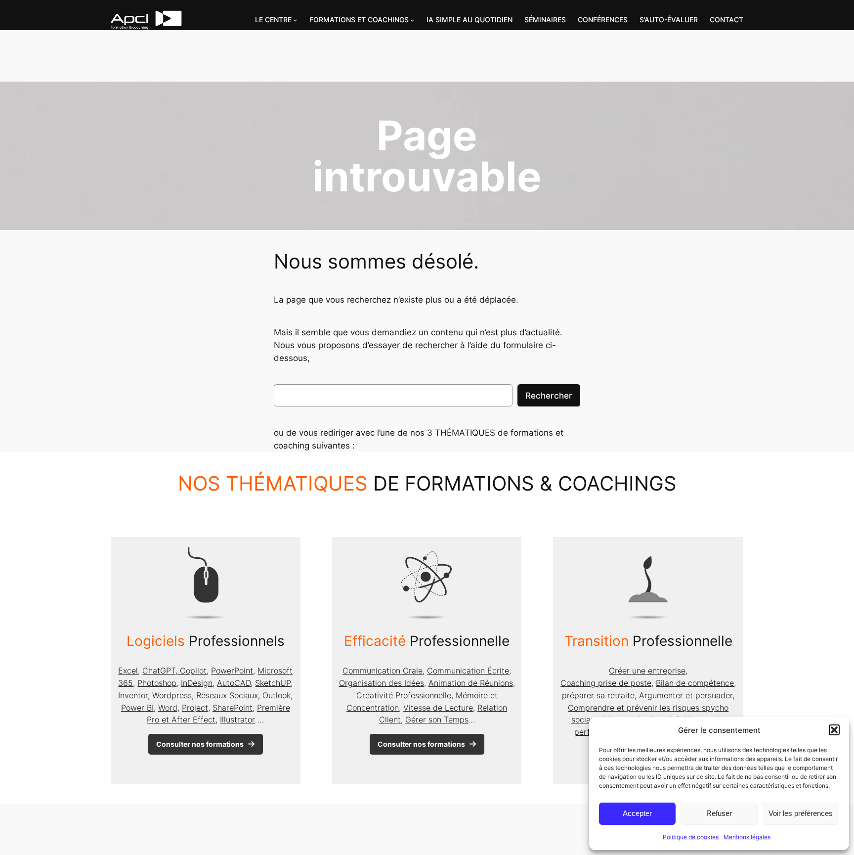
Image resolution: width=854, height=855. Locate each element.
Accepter (637, 813)
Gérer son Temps (437, 719)
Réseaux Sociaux (227, 695)
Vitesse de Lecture (438, 708)
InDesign (197, 683)
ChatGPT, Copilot (174, 670)
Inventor (133, 695)
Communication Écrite (468, 670)
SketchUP (273, 683)
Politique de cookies (691, 837)
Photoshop (156, 683)
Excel (128, 670)
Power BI (137, 708)
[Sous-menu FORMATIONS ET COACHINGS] (412, 20)
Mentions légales (747, 837)
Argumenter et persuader (685, 695)
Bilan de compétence (695, 683)
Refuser (719, 813)
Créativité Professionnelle (403, 695)
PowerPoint (232, 670)
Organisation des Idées (381, 683)
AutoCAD (234, 683)
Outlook (276, 695)
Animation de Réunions (470, 683)
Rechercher (548, 396)
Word (167, 708)
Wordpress (172, 695)
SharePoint (233, 708)
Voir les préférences (801, 813)
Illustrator (237, 719)
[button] (834, 730)
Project (195, 708)
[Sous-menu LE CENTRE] (295, 20)
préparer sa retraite (598, 695)
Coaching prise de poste (605, 683)
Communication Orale (382, 670)
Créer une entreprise (647, 670)
